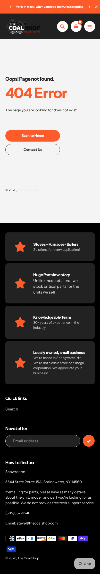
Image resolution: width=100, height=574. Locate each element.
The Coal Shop (28, 190)
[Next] (89, 6)
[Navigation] (89, 26)
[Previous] (10, 6)
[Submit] (89, 441)
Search (11, 409)
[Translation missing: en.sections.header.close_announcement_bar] (96, 6)
